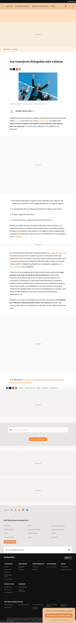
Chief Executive (43, 121)
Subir (67, 557)
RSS (19, 509)
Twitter (69, 6)
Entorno (30, 526)
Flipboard (66, 6)
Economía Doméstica (34, 529)
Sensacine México (38, 604)
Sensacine (36, 567)
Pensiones (54, 537)
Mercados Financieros (58, 526)
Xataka (6, 567)
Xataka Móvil (7, 569)
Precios (8, 49)
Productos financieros (58, 529)
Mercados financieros (40, 6)
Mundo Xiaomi (8, 579)
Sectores (9, 6)
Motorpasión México (64, 605)
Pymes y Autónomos (21, 590)
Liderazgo (55, 388)
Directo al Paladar (52, 567)
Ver (39, 439)
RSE (39, 388)
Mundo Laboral (30, 388)
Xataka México (8, 604)
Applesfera (7, 572)
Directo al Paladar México (52, 605)
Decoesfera (7, 590)
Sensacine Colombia (36, 608)
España (53, 533)
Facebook (73, 6)
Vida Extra (21, 569)
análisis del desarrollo (57, 253)
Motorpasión (64, 567)
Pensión (15, 49)
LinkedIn (27, 509)
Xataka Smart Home (8, 575)
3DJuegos (21, 567)
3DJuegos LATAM (23, 604)
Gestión (46, 388)
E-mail (20, 69)
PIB (59, 226)
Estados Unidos (32, 533)
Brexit (6, 533)
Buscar (69, 550)
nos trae (17, 121)
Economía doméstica (22, 6)
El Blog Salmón (22, 587)
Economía (7, 526)
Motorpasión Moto (66, 569)
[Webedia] (71, 1)
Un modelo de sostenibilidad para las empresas (39, 380)
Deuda (30, 537)
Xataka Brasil (7, 607)
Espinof (35, 569)
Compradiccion (8, 592)
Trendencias (7, 587)
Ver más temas (10, 542)
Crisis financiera (9, 537)
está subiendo (17, 237)
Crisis (53, 6)
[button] (25, 111)
